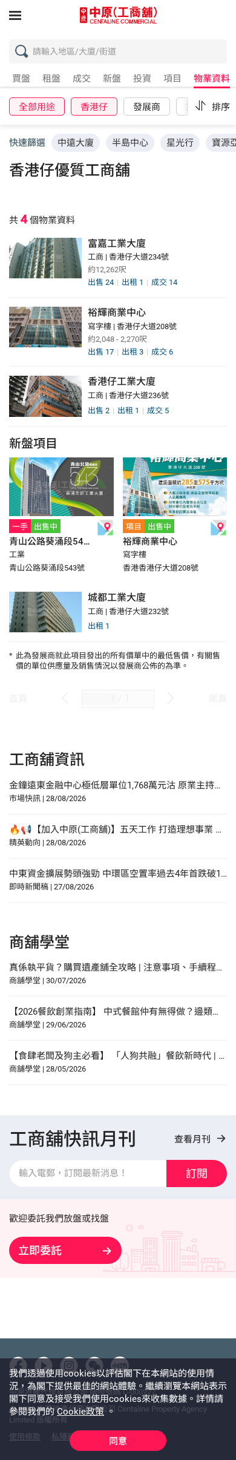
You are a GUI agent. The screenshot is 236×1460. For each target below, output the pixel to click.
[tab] (21, 81)
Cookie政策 (80, 1411)
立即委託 (40, 1250)
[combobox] (121, 54)
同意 (118, 1441)
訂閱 (197, 1173)
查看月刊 (193, 1139)
